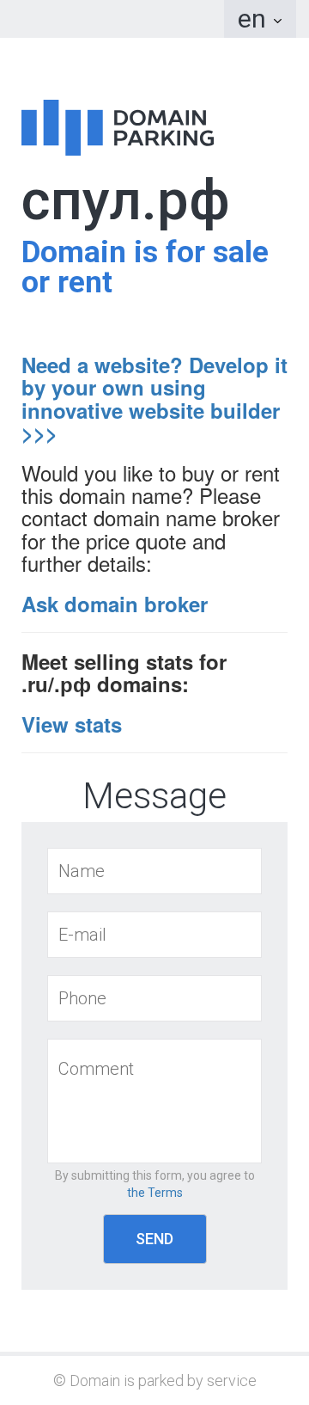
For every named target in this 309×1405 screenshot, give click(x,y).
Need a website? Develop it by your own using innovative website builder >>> (154, 398)
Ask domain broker (114, 603)
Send (154, 1239)
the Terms (155, 1192)
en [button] (255, 18)
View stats (71, 724)
